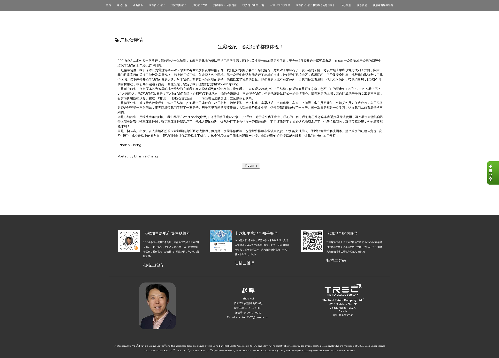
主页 (108, 5)
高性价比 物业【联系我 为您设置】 (315, 5)
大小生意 (346, 5)
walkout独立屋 (280, 5)
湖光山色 (122, 5)
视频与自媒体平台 (383, 5)
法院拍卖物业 (178, 5)
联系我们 (362, 5)
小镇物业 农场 (199, 5)
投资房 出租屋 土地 (253, 5)
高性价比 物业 (157, 5)
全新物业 (138, 5)
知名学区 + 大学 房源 (225, 5)
